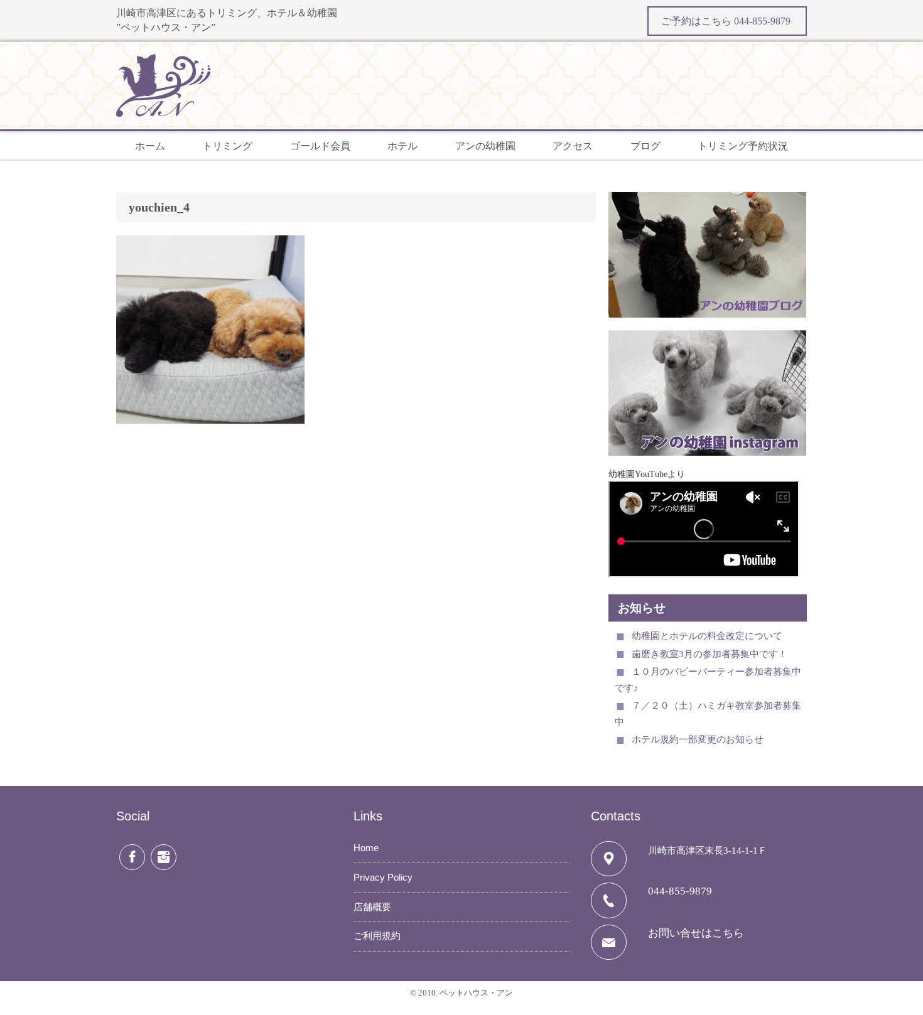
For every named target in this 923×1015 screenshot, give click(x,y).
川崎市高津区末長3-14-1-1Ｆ (707, 851)
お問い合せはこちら (696, 933)
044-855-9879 (680, 891)
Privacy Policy (383, 877)
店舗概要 (372, 906)
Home (366, 847)
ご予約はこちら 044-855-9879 (727, 21)
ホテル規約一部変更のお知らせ (698, 739)
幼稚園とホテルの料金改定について (707, 636)
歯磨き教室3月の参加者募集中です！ (709, 654)
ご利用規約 (377, 936)
